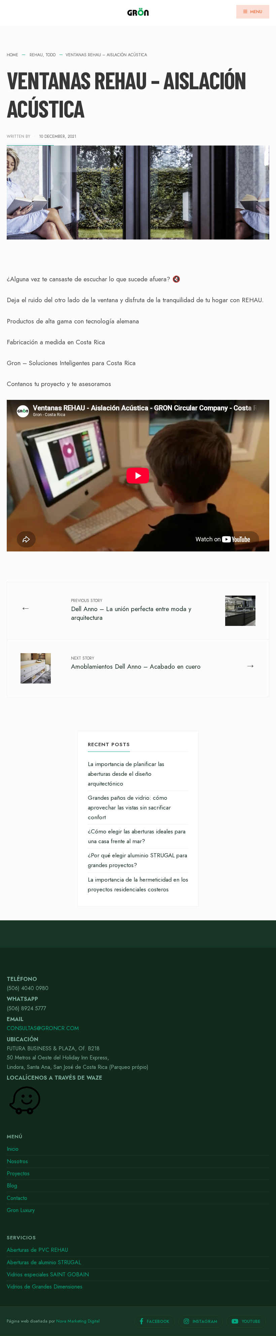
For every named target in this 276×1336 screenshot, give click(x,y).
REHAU (36, 55)
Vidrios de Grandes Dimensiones (44, 1287)
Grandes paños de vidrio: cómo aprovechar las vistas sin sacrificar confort (129, 807)
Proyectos (18, 1173)
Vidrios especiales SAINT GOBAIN (48, 1274)
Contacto (17, 1198)
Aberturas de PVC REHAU (37, 1250)
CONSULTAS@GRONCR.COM (43, 1028)
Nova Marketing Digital (78, 1321)
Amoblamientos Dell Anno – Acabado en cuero (136, 663)
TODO (50, 55)
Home (12, 55)
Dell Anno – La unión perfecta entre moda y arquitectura (131, 610)
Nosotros (17, 1161)
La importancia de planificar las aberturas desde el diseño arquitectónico (126, 774)
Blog (12, 1185)
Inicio (13, 1149)
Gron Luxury (21, 1210)
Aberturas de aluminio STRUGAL (44, 1262)
